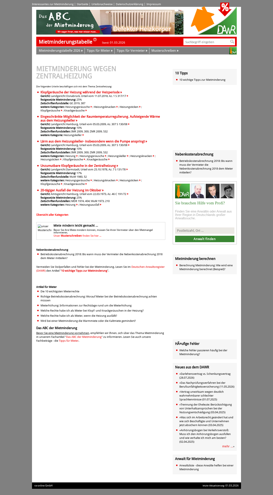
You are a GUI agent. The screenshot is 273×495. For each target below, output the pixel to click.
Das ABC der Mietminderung (84, 336)
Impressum (154, 4)
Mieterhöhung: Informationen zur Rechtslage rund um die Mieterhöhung (86, 305)
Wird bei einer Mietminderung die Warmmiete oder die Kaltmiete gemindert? (88, 320)
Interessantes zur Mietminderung (53, 4)
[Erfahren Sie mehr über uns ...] (95, 40)
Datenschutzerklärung (129, 4)
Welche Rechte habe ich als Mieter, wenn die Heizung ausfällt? (79, 315)
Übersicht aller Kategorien (52, 214)
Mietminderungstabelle (65, 42)
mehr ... (227, 446)
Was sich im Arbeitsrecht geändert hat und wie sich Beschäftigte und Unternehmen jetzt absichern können (206, 421)
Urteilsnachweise (102, 4)
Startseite (82, 4)
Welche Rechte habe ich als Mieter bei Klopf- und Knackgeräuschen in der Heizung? (92, 310)
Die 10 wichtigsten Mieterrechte (60, 291)
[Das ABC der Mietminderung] (69, 33)
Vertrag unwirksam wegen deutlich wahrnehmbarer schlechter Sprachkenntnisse (201, 395)
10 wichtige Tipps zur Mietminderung (84, 270)
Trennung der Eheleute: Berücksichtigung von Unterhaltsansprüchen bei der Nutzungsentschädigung (205, 408)
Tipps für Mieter (68, 340)
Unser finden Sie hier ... (77, 235)
